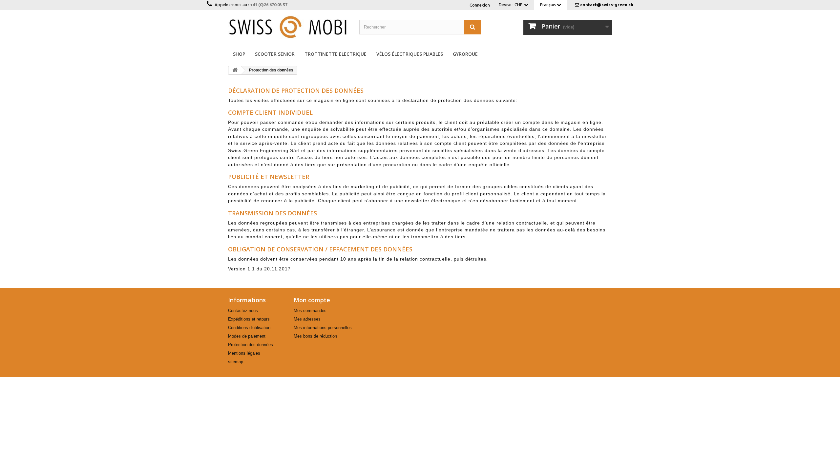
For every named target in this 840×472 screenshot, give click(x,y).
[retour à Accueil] (235, 70)
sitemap (235, 361)
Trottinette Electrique (335, 54)
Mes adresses (307, 319)
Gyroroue (465, 54)
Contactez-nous (243, 310)
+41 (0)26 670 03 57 (268, 4)
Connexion (480, 5)
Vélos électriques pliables (409, 54)
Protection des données (250, 344)
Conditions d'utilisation (249, 327)
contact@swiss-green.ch (606, 4)
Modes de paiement (246, 336)
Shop (239, 54)
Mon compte (312, 300)
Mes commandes (310, 310)
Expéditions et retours (249, 319)
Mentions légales (244, 353)
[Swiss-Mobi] (288, 27)
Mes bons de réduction (315, 336)
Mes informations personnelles (323, 327)
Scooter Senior (275, 54)
